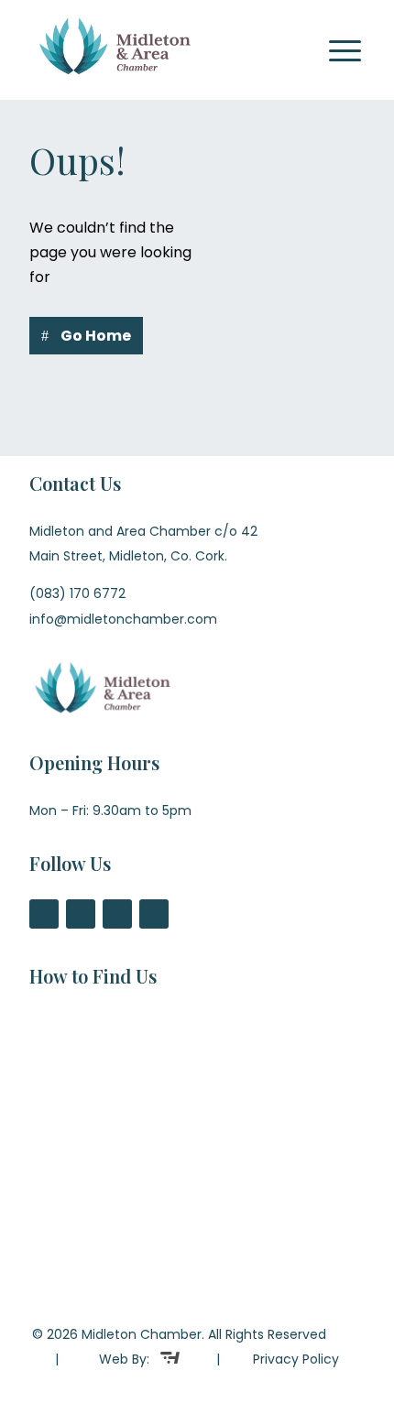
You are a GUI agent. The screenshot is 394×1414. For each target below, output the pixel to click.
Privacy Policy (296, 1359)
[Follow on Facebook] (44, 914)
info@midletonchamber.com (123, 619)
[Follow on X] (80, 914)
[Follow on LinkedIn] (154, 914)
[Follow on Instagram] (117, 914)
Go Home (95, 335)
